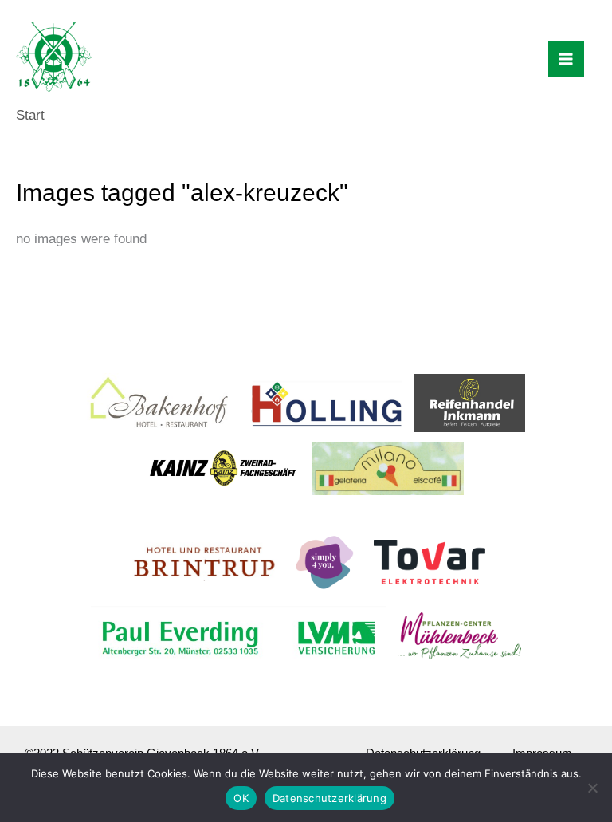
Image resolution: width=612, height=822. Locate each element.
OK (241, 798)
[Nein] (592, 788)
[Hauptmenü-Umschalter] (566, 59)
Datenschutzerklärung (329, 798)
